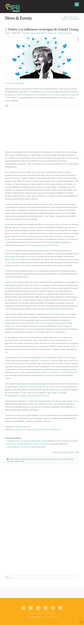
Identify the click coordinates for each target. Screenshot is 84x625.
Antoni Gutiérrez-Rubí (16, 83)
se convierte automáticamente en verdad (42, 245)
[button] (77, 4)
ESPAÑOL (32, 613)
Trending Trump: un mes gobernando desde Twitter (26, 441)
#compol (16, 459)
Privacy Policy (49, 613)
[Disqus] (42, 489)
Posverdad (9, 224)
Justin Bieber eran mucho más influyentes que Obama (54, 404)
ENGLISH (39, 613)
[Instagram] (53, 608)
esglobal (19, 427)
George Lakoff (10, 282)
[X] (31, 608)
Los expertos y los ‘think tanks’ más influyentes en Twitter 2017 (36, 429)
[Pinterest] (60, 608)
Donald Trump (12, 461)
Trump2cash (44, 360)
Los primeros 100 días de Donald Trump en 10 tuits (26, 444)
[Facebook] (23, 608)
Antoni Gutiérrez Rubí (47, 459)
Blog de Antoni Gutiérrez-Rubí (68, 452)
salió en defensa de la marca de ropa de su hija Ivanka (33, 387)
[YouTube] (45, 608)
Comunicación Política (38, 33)
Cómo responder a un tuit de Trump (20, 447)
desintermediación (60, 314)
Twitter (22, 461)
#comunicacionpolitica (29, 459)
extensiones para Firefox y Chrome (18, 259)
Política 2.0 (52, 33)
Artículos (26, 33)
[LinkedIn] (38, 608)
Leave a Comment (65, 33)
